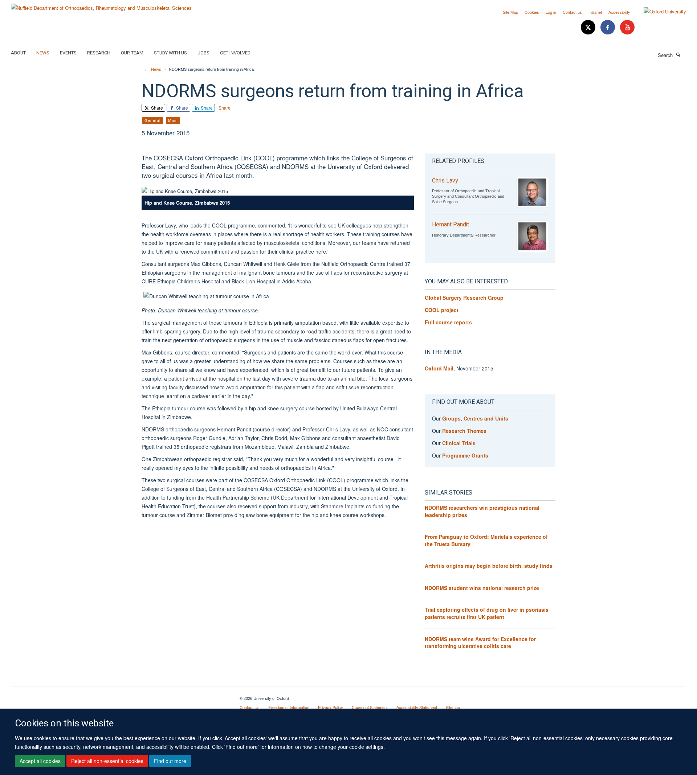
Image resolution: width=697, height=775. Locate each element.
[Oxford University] (659, 11)
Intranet (595, 12)
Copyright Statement (370, 707)
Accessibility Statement (416, 707)
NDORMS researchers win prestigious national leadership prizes (482, 511)
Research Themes (464, 430)
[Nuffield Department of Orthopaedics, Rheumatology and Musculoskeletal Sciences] (101, 5)
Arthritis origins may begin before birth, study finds (489, 565)
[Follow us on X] (589, 27)
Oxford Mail (439, 368)
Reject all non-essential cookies (107, 760)
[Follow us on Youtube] (627, 27)
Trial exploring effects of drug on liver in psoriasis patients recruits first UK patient (487, 613)
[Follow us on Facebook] (608, 27)
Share (156, 107)
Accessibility (619, 12)
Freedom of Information (288, 707)
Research (98, 52)
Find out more (170, 760)
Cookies (532, 12)
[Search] (678, 54)
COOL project (441, 309)
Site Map (510, 12)
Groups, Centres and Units (475, 418)
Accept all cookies (40, 760)
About (18, 52)
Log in (551, 12)
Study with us (170, 52)
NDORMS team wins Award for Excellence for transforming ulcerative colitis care (480, 642)
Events (68, 52)
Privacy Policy (330, 707)
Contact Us (250, 707)
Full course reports (448, 322)
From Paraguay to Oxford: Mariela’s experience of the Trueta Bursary (486, 540)
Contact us (572, 12)
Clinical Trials (459, 443)
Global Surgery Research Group (464, 297)
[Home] (142, 69)
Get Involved (235, 52)
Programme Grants (465, 455)
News (42, 52)
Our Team (132, 52)
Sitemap (453, 707)
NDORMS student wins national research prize (482, 587)
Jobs (203, 52)
